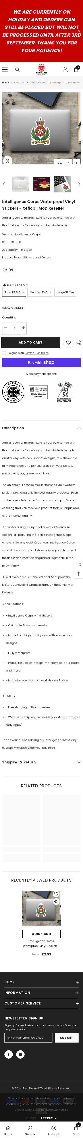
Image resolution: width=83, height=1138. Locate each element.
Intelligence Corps (28, 234)
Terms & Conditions (36, 353)
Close (79, 31)
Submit (66, 1038)
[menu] (5, 69)
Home (5, 82)
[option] (41, 128)
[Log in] (65, 69)
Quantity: (9, 317)
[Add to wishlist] (68, 342)
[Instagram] (20, 1054)
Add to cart (30, 342)
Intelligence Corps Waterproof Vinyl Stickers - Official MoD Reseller (41, 943)
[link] (21, 849)
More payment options (41, 374)
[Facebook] (8, 1054)
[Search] (17, 69)
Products (19, 82)
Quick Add (41, 934)
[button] (68, 163)
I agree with (16, 353)
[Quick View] (56, 901)
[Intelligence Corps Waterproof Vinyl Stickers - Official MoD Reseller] (41, 908)
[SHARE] (77, 342)
